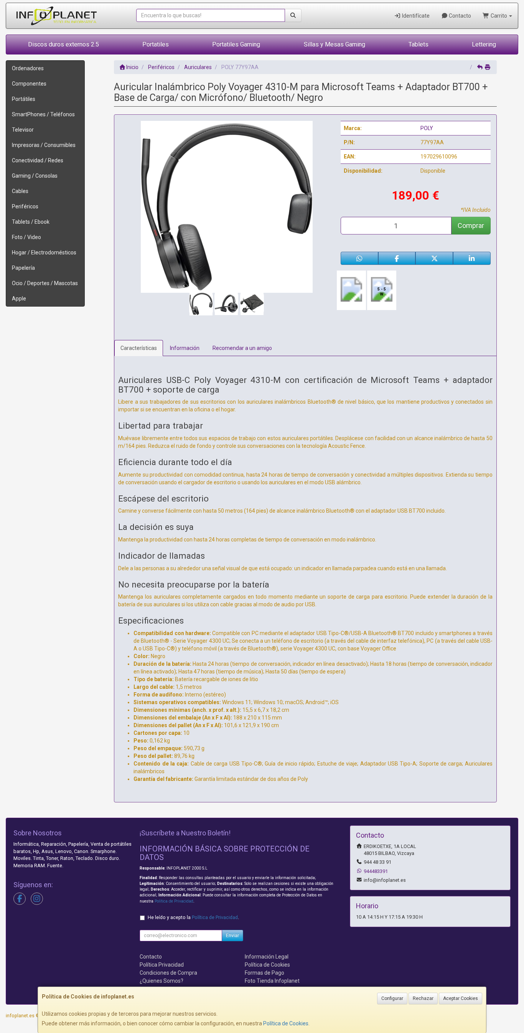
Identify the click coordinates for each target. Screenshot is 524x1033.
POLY (426, 128)
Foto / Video (26, 237)
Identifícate (415, 16)
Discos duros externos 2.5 (63, 44)
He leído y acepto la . (193, 917)
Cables (20, 191)
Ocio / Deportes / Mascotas (45, 283)
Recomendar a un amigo (242, 348)
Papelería (23, 268)
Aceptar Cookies (460, 998)
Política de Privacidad (174, 901)
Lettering (484, 44)
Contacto (459, 16)
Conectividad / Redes (37, 160)
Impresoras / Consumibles (44, 145)
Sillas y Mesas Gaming (334, 44)
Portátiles (23, 99)
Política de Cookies (285, 1023)
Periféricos (25, 206)
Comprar (471, 225)
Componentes (29, 84)
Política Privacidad (162, 965)
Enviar (232, 935)
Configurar (392, 998)
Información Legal (266, 957)
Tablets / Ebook (30, 222)
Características (138, 348)
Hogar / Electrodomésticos (44, 252)
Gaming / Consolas (35, 176)
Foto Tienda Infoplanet (272, 981)
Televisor (23, 130)
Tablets (418, 44)
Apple (19, 298)
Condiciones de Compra (168, 973)
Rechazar (423, 998)
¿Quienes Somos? (161, 981)
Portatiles (155, 44)
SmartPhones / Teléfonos (43, 114)
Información (184, 348)
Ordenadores (28, 68)
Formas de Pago (264, 973)
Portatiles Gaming (236, 44)
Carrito (498, 16)
